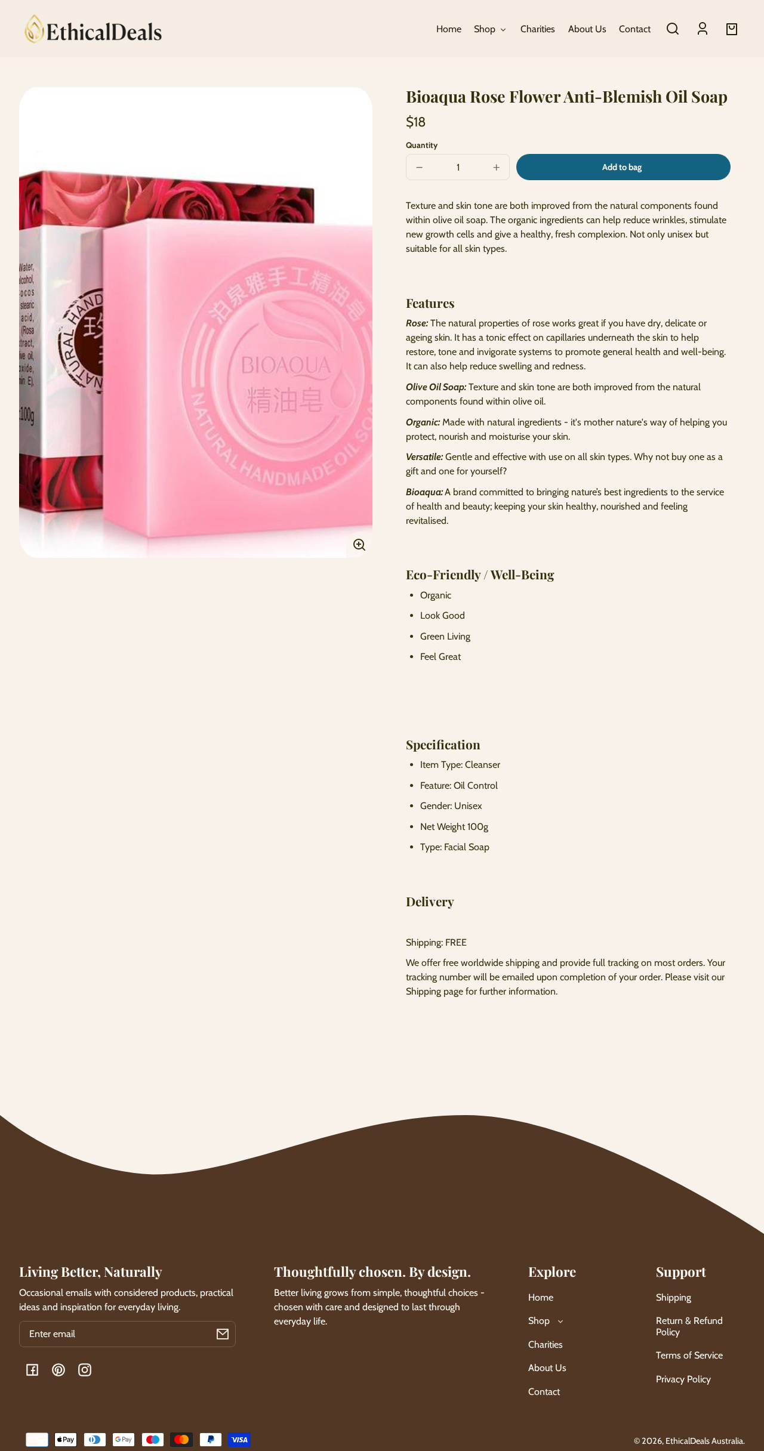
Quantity (422, 145)
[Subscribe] (223, 1334)
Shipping (673, 1297)
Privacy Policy (683, 1379)
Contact (544, 1391)
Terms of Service (689, 1355)
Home (540, 1297)
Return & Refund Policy (689, 1326)
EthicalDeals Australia (704, 1440)
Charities (545, 1344)
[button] (673, 29)
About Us (547, 1367)
